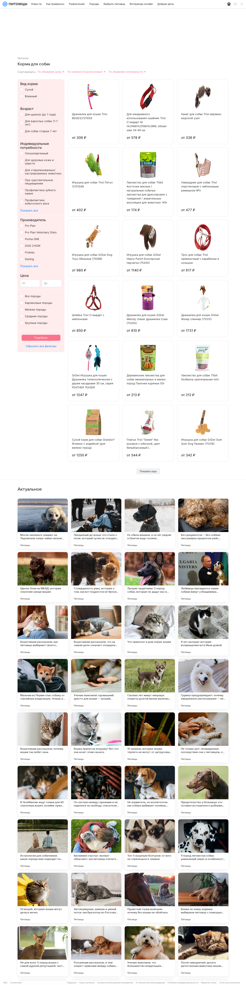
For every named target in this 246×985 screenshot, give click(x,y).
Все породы (33, 296)
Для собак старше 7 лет (41, 131)
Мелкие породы (35, 309)
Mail (5, 982)
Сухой (29, 89)
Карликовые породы (38, 303)
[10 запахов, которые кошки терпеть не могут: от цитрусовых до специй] (150, 737)
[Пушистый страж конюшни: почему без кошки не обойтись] (150, 898)
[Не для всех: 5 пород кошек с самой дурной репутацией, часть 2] (43, 951)
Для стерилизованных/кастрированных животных (43, 171)
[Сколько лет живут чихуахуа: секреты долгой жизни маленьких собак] (150, 684)
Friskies (29, 252)
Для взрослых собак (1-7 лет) (41, 122)
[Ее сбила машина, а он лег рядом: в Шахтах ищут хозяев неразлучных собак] (150, 524)
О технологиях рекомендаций (150, 982)
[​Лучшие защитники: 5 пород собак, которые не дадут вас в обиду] (150, 577)
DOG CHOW (32, 245)
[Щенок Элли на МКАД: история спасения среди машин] (43, 577)
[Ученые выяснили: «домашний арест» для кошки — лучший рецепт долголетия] (96, 684)
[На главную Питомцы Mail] (17, 4)
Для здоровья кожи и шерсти (39, 161)
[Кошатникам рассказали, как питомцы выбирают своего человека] (43, 630)
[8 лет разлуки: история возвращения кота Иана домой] (203, 630)
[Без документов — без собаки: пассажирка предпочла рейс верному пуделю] (203, 524)
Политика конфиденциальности (183, 982)
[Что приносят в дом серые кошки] (150, 630)
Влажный (31, 96)
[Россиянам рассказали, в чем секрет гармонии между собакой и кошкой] (96, 951)
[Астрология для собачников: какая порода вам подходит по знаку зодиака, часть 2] (43, 844)
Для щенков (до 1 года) (40, 114)
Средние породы (36, 316)
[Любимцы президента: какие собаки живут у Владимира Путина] (203, 577)
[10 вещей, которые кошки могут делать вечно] (43, 898)
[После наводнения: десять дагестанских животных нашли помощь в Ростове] (203, 951)
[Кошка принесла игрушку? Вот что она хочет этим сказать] (96, 737)
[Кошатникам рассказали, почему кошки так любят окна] (43, 737)
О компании (16, 982)
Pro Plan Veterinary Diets (41, 232)
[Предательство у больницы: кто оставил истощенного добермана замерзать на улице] (203, 791)
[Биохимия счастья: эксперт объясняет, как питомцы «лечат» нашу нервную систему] (96, 844)
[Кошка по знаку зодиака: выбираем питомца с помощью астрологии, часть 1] (203, 898)
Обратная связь (209, 982)
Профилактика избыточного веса (37, 201)
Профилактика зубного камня (40, 191)
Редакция (71, 982)
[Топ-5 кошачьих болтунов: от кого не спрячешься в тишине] (150, 844)
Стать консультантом (229, 982)
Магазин (23, 58)
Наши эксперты (87, 982)
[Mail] (5, 4)
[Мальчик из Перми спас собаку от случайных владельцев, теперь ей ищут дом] (43, 684)
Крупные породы (36, 323)
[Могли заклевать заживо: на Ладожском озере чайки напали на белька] (43, 524)
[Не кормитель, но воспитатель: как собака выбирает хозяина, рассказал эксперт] (150, 791)
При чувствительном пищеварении (39, 181)
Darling (29, 259)
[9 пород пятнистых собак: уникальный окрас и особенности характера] (203, 844)
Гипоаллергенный (36, 153)
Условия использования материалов (115, 982)
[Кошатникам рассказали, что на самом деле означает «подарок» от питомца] (96, 630)
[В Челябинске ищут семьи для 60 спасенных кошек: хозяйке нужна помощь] (43, 791)
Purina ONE (32, 239)
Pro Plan (30, 225)
